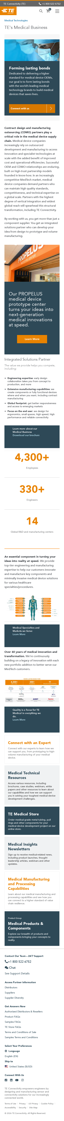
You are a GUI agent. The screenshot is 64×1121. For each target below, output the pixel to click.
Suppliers (10, 992)
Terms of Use (10, 1103)
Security (22, 1107)
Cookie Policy (47, 1103)
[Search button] (41, 10)
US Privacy (33, 1103)
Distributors (11, 987)
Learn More (32, 339)
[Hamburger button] (57, 10)
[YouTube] (16, 1080)
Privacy (22, 1103)
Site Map (33, 1107)
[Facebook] (6, 1080)
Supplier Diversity (14, 997)
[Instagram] (22, 1080)
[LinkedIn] (11, 1080)
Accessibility (10, 1107)
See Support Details (17, 973)
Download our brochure (26, 435)
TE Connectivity (8, 11)
